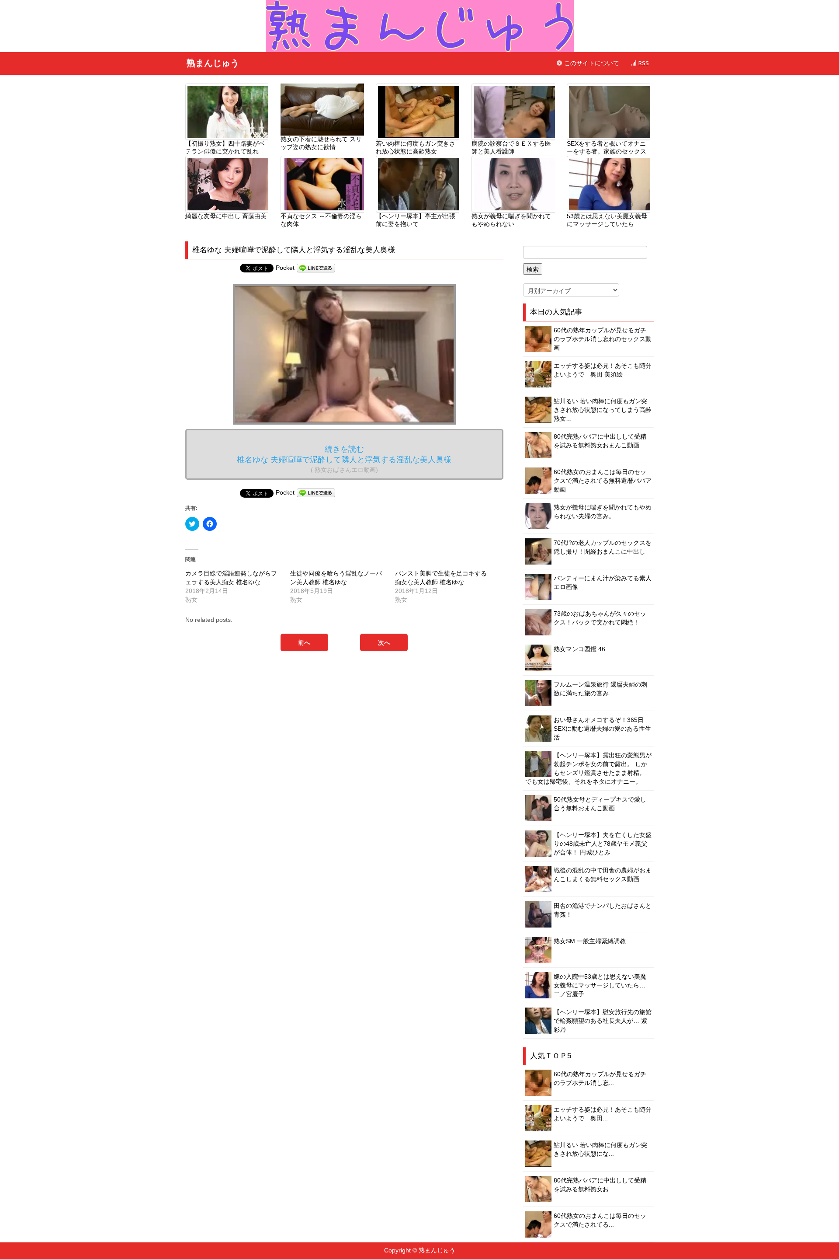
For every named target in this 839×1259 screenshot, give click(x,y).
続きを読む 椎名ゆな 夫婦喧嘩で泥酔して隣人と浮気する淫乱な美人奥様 (344, 459)
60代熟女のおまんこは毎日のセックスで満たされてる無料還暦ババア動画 (603, 480)
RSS (643, 63)
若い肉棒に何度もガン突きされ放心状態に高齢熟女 (415, 147)
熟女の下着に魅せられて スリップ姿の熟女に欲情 (321, 143)
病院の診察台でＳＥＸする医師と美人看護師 (511, 147)
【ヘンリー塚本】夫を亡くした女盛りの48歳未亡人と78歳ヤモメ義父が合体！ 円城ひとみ (603, 843)
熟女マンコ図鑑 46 (579, 648)
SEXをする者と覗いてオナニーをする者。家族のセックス (606, 147)
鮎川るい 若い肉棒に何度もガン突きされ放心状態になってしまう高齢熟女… (603, 410)
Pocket (285, 267)
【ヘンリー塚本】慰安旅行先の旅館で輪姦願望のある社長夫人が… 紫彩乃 (603, 1020)
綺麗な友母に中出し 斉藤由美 (226, 216)
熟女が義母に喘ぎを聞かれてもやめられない (511, 220)
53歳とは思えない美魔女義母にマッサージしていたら (607, 220)
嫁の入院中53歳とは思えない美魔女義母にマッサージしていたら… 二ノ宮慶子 (600, 985)
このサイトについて (590, 63)
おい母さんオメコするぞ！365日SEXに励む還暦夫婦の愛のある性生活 (602, 728)
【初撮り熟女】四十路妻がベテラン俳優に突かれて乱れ (225, 147)
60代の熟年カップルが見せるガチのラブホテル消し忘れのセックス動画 (603, 339)
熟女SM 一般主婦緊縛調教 (590, 941)
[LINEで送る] (316, 267)
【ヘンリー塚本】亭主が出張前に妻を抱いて (415, 220)
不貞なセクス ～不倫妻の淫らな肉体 (321, 220)
